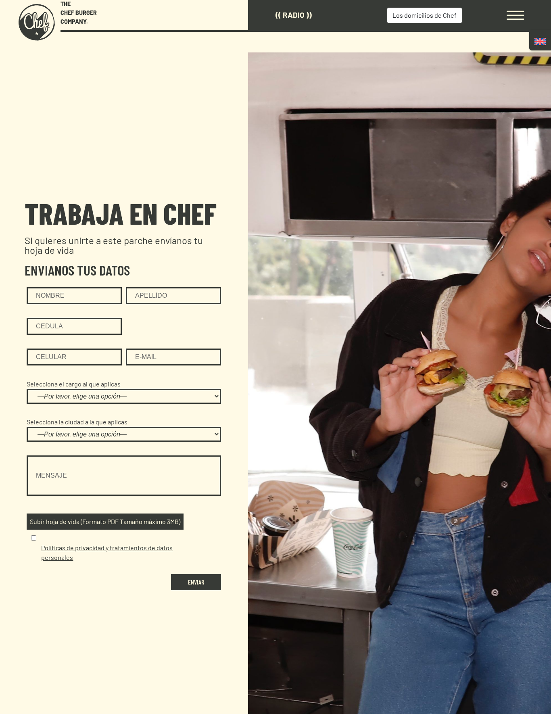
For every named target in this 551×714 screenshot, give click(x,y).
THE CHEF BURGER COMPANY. (79, 12)
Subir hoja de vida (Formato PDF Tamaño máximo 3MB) (105, 521)
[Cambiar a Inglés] (540, 41)
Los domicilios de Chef (424, 15)
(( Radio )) (294, 14)
